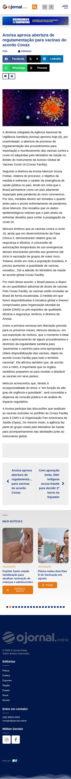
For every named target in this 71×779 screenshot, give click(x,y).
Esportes (7, 680)
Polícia (5, 670)
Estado (6, 690)
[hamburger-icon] (65, 7)
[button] (14, 59)
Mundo (6, 700)
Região (6, 685)
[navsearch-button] (34, 6)
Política (6, 675)
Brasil (5, 695)
